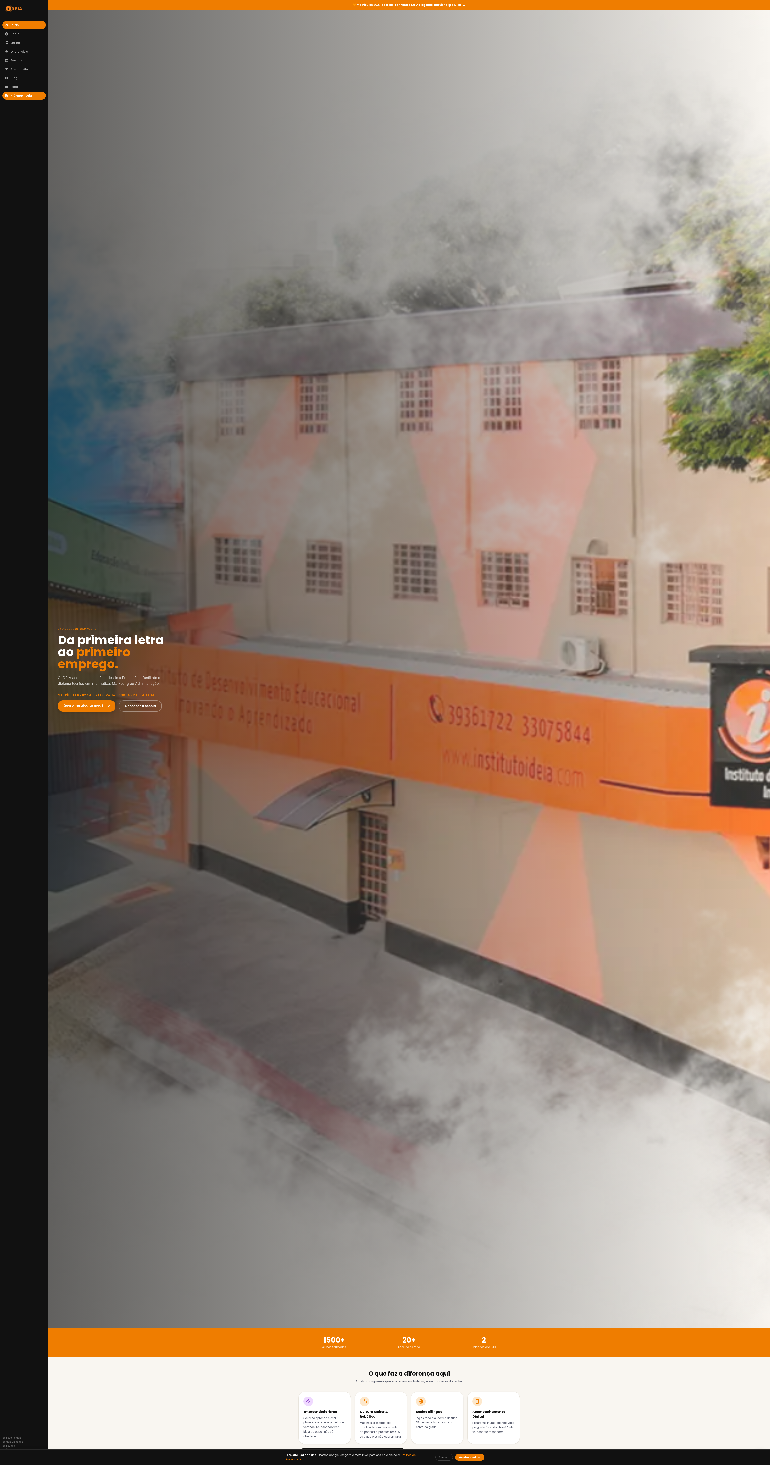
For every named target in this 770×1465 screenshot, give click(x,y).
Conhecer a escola (140, 706)
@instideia (9, 1445)
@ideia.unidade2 (13, 1441)
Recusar (444, 1457)
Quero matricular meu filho (86, 705)
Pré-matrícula (21, 96)
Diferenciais (19, 52)
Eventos (16, 60)
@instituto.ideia (12, 1437)
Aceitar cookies (469, 1457)
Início (15, 25)
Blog (14, 78)
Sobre (15, 34)
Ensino (15, 43)
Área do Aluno (21, 69)
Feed (14, 87)
